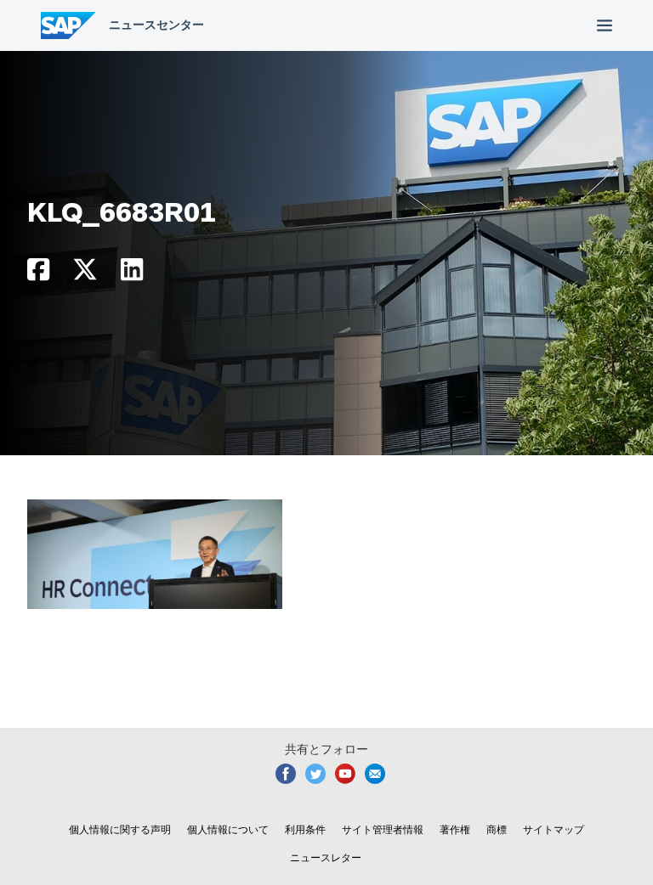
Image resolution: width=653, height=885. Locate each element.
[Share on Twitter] (85, 274)
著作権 (455, 830)
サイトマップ (553, 830)
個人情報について (228, 830)
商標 (496, 830)
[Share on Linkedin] (132, 274)
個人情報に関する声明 (120, 830)
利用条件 (305, 830)
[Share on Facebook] (38, 274)
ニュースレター (325, 858)
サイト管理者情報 (382, 830)
